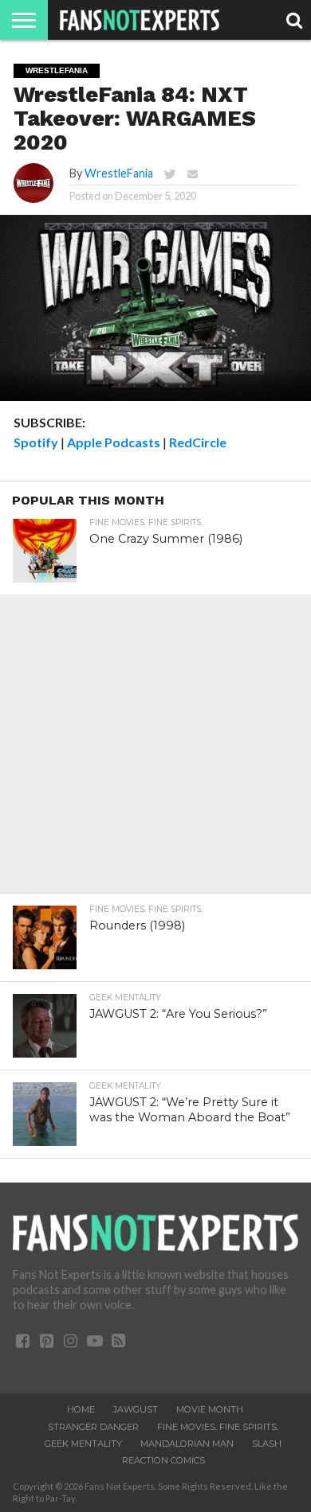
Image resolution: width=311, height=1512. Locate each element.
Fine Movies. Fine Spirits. (217, 1426)
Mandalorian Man (187, 1443)
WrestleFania (119, 173)
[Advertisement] (155, 749)
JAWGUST (135, 1409)
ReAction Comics (163, 1460)
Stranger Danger (93, 1426)
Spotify (36, 442)
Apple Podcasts (113, 442)
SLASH (266, 1443)
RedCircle (197, 442)
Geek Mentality (83, 1443)
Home (81, 1409)
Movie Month (209, 1409)
